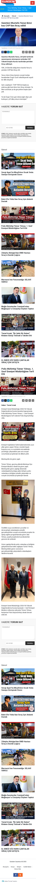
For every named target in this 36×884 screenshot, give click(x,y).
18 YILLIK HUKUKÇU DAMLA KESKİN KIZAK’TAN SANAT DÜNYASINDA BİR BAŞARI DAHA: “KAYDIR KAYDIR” (20, 9)
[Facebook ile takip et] (15, 875)
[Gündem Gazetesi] (8, 3)
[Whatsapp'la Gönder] (11, 52)
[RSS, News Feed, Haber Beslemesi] (20, 875)
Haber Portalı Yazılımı (11, 881)
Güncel (14, 16)
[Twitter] (5, 52)
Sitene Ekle (17, 869)
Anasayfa (7, 16)
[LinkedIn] (8, 52)
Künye (13, 867)
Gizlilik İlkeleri (27, 867)
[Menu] (32, 3)
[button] (26, 52)
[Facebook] (2, 52)
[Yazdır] (23, 52)
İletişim (19, 867)
